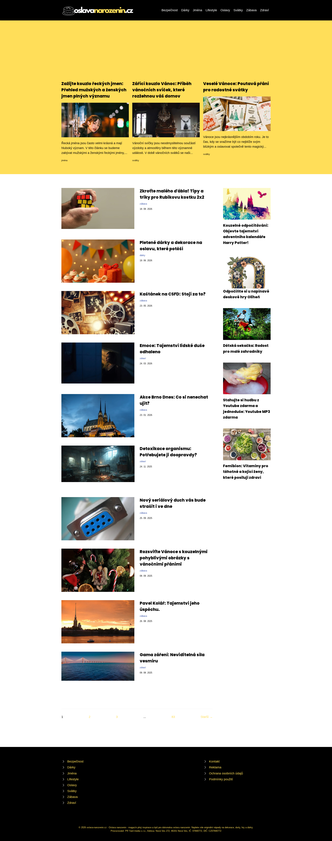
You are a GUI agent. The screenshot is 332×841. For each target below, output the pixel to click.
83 (173, 717)
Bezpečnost (170, 10)
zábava (143, 203)
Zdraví (264, 10)
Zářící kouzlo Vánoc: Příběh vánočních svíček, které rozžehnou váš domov (161, 90)
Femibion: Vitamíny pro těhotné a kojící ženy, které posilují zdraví (245, 471)
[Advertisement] (166, 54)
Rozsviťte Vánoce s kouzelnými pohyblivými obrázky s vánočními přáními (174, 558)
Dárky (185, 10)
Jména (197, 10)
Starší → (207, 717)
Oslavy (225, 10)
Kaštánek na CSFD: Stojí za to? (172, 294)
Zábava (251, 10)
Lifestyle (211, 10)
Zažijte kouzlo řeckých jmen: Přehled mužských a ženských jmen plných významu (93, 90)
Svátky (238, 10)
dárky (142, 255)
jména (64, 160)
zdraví (143, 358)
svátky (135, 160)
